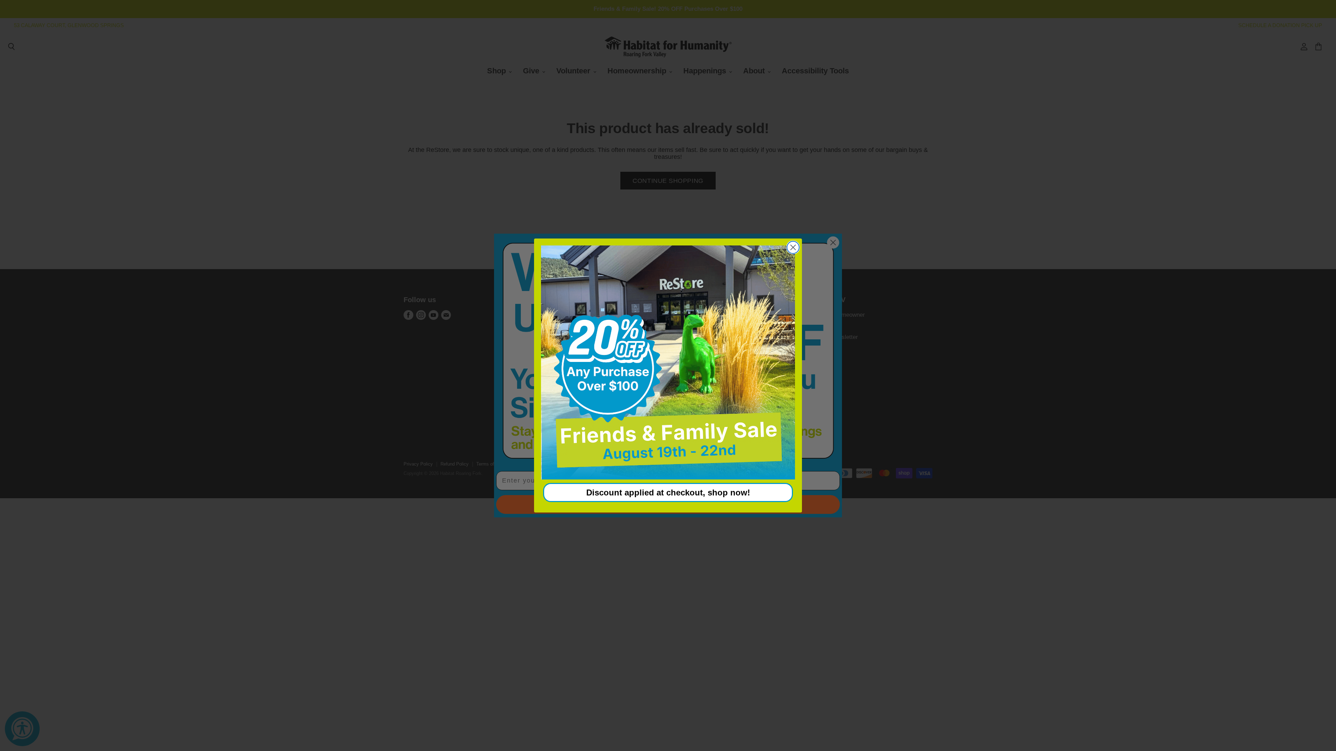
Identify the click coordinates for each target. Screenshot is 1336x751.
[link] (668, 362)
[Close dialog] (793, 247)
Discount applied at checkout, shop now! (668, 492)
